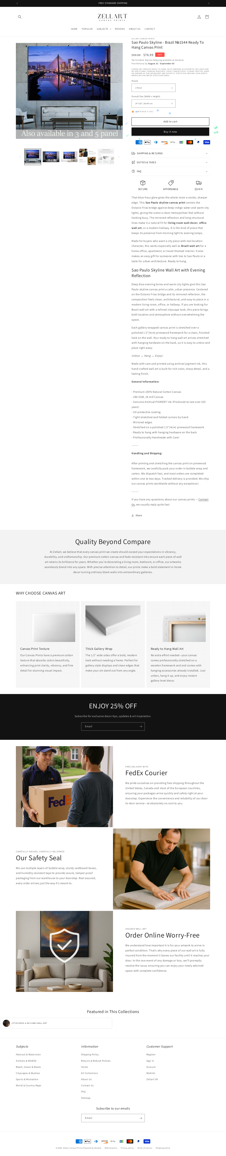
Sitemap (85, 1097)
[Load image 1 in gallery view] (33, 157)
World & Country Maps (28, 1085)
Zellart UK (152, 1079)
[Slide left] (20, 157)
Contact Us (87, 1085)
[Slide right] (119, 157)
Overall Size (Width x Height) (146, 96)
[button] (20, 17)
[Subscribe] (141, 726)
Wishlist (150, 1073)
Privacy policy (127, 1147)
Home (84, 1066)
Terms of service (144, 1147)
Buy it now (170, 131)
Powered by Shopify (92, 1148)
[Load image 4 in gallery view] (87, 157)
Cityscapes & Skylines (28, 1073)
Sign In (150, 1060)
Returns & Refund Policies (96, 1060)
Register (151, 1054)
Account (151, 1066)
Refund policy (111, 1147)
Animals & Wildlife (26, 1060)
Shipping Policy (90, 1054)
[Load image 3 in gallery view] (69, 157)
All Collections (89, 1073)
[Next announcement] (209, 3)
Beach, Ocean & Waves (28, 1066)
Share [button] (139, 515)
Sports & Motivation (27, 1079)
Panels (135, 80)
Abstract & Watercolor (28, 1054)
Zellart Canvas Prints (73, 1148)
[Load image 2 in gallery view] (51, 157)
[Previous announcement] (17, 3)
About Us (86, 1079)
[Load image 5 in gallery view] (106, 157)
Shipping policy (163, 1147)
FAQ (83, 1091)
